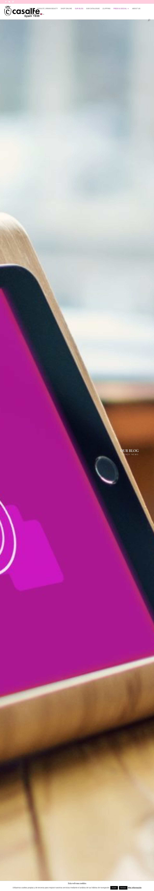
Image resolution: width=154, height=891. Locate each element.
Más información (134, 888)
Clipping (106, 8)
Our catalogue (93, 8)
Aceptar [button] (114, 888)
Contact (33, 14)
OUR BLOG (79, 8)
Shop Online (66, 8)
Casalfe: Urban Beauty (47, 8)
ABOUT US (136, 8)
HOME (31, 8)
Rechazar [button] (123, 888)
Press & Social (120, 8)
